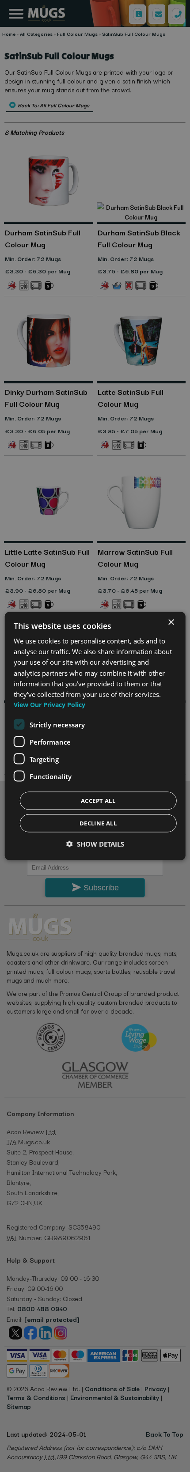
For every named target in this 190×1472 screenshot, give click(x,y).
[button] (95, 844)
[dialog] (95, 736)
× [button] (170, 622)
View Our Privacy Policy (49, 704)
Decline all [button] (98, 823)
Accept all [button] (98, 801)
